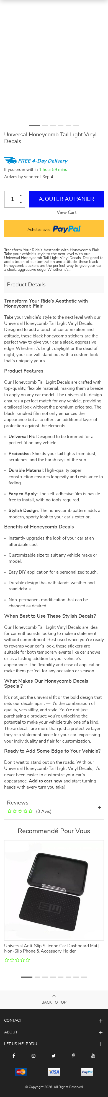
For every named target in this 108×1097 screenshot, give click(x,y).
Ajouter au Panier (66, 199)
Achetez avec (39, 230)
